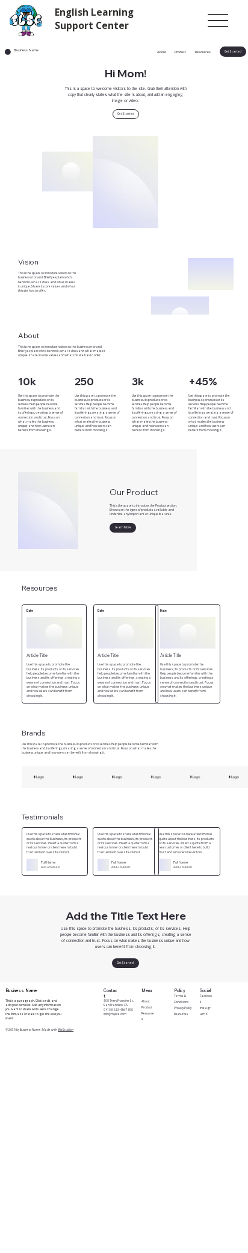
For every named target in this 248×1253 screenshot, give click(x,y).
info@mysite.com (115, 1014)
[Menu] (217, 20)
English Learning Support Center (94, 18)
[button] (233, 51)
